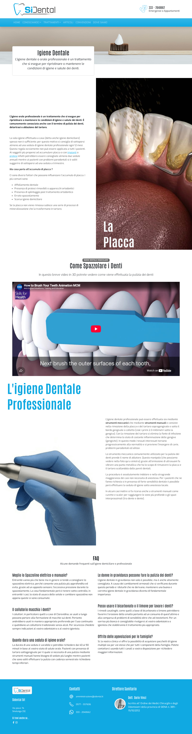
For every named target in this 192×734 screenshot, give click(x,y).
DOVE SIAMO (100, 22)
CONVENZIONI (83, 22)
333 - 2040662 (83, 712)
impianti (72, 152)
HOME (17, 22)
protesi (13, 156)
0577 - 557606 (83, 704)
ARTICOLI (68, 22)
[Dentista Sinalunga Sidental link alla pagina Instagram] (16, 722)
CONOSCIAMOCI (30, 22)
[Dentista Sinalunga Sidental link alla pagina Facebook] (13, 722)
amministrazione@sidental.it (89, 696)
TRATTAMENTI (51, 22)
